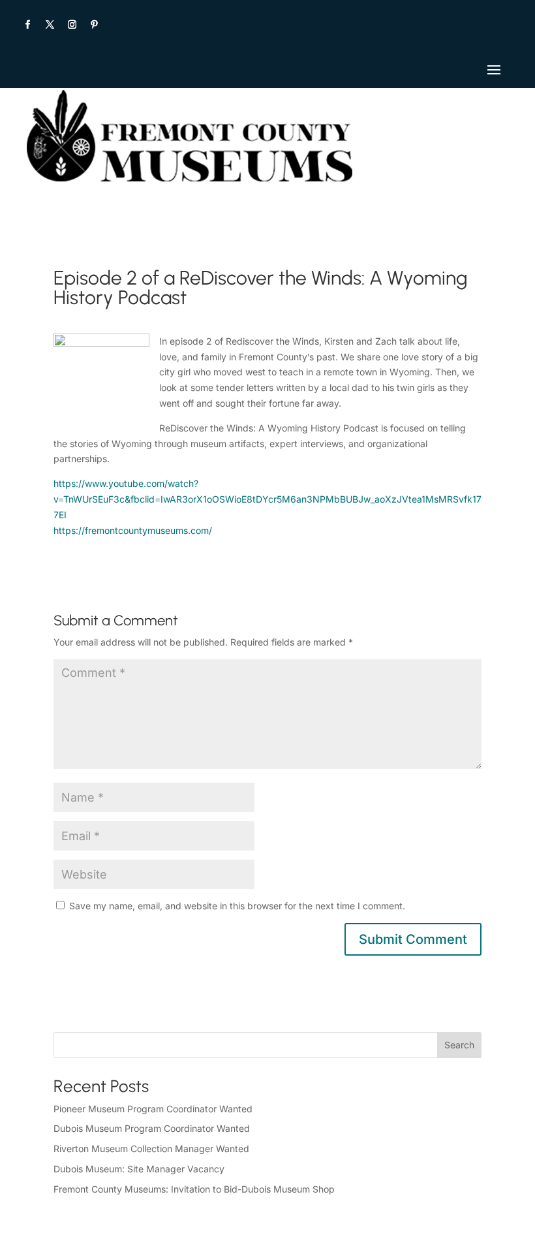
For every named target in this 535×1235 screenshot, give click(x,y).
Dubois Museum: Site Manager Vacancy (139, 1168)
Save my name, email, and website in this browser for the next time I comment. (237, 905)
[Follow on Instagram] (71, 24)
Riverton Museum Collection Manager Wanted (151, 1148)
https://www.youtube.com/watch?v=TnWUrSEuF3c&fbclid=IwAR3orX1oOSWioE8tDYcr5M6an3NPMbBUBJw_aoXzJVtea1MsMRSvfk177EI (268, 499)
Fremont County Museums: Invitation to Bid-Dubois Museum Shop (194, 1189)
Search (459, 1044)
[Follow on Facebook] (27, 24)
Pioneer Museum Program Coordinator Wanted (153, 1108)
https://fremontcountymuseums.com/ (133, 530)
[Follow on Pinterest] (93, 24)
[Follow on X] (49, 24)
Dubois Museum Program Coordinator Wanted (152, 1128)
